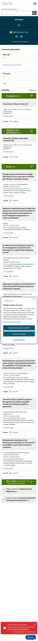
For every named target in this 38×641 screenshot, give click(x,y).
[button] (32, 90)
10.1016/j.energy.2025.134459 (16, 227)
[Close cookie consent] (34, 299)
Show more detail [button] (8, 116)
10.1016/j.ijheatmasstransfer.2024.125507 (20, 264)
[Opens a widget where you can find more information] (30, 637)
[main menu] (34, 4)
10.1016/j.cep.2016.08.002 (15, 459)
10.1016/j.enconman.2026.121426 (17, 188)
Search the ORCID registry (9, 9)
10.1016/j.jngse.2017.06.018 (16, 418)
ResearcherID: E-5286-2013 (12, 65)
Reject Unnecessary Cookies (19, 328)
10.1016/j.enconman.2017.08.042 (17, 377)
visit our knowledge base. (20, 629)
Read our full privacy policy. (12, 322)
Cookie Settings (19, 340)
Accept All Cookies (19, 334)
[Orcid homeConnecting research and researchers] (7, 4)
